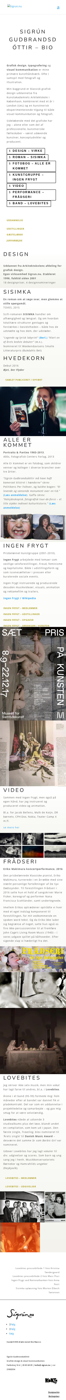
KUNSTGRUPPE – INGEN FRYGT (28, 177)
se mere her (11, 827)
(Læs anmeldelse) (15, 495)
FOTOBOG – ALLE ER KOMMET (32, 166)
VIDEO (18, 185)
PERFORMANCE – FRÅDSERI (28, 194)
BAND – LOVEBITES (31, 203)
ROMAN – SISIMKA (29, 157)
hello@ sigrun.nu (42, 1365)
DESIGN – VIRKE (28, 150)
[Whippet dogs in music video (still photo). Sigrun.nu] (33, 856)
